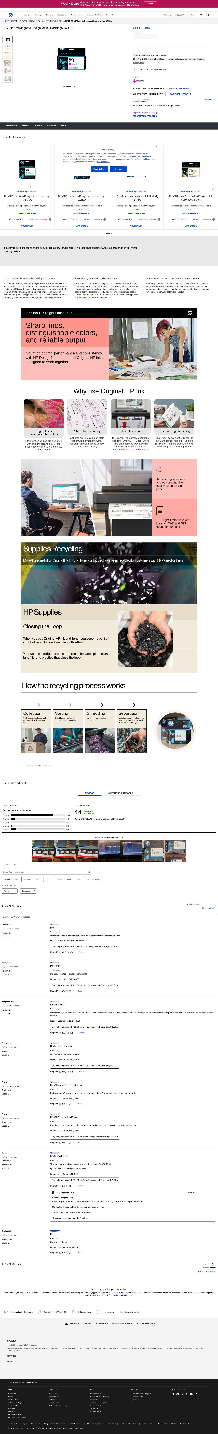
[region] (109, 159)
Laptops (27, 15)
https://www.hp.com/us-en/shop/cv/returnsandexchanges (110, 1295)
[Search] (192, 14)
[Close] (157, 146)
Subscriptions (77, 15)
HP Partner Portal (137, 1397)
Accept (118, 169)
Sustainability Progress (16, 1403)
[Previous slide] (18, 170)
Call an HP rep (54, 1397)
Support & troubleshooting (99, 1397)
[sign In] (207, 15)
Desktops (38, 15)
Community (94, 1400)
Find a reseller (54, 1400)
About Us (11, 1389)
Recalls (10, 1424)
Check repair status (97, 1406)
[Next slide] (37, 170)
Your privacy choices (96, 1424)
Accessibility (35, 1424)
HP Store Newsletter (15, 1415)
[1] (198, 284)
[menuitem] (27, 15)
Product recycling (22, 1424)
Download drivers (96, 1394)
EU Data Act (184, 1424)
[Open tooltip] (50, 219)
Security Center (95, 1412)
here (51, 766)
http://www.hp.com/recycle (86, 297)
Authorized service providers (100, 1403)
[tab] (89, 793)
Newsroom (11, 1409)
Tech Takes (11, 1412)
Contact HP (12, 1394)
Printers (49, 15)
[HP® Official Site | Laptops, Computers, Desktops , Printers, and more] (11, 15)
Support (109, 15)
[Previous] (18, 59)
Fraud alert (94, 1409)
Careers (10, 1397)
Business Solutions (94, 15)
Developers (135, 1400)
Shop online (53, 1394)
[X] (186, 1394)
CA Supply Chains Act (51, 1424)
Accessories (62, 15)
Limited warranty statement (128, 1424)
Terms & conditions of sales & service (154, 1424)
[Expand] (71, 68)
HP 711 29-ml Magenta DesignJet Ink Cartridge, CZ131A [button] (88, 21)
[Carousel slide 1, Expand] (71, 59)
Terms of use (111, 1424)
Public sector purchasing (58, 1406)
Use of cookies (103, 162)
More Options (99, 169)
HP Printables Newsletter (17, 1418)
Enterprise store (54, 1403)
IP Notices (174, 1424)
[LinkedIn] (173, 1394)
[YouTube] (191, 1394)
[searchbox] (177, 15)
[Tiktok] (196, 1394)
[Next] (125, 59)
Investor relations (14, 1400)
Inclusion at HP (13, 1406)
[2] (132, 295)
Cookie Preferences (76, 1424)
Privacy (63, 1424)
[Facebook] (177, 1394)
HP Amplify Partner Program (141, 1394)
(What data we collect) (141, 157)
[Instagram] (182, 1394)
